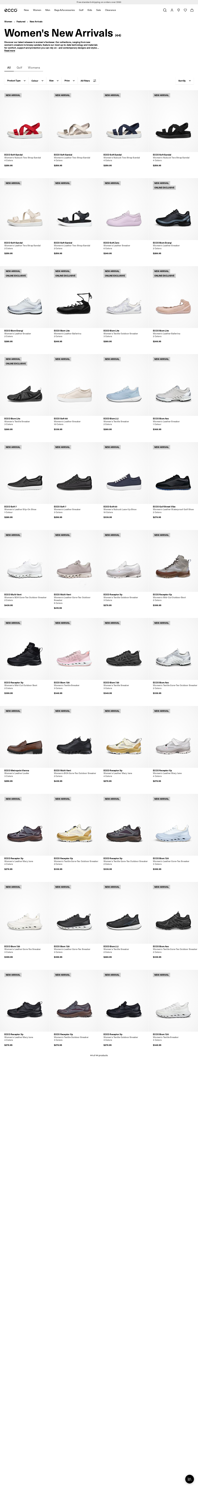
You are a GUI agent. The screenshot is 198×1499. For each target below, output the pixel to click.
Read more (9, 50)
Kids (90, 10)
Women (37, 10)
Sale (98, 10)
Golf (81, 10)
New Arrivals (36, 21)
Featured (21, 21)
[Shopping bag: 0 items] (192, 10)
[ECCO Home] (10, 10)
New (26, 10)
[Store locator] (178, 10)
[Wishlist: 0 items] (185, 10)
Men (47, 10)
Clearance (110, 10)
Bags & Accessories (64, 10)
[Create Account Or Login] (172, 10)
